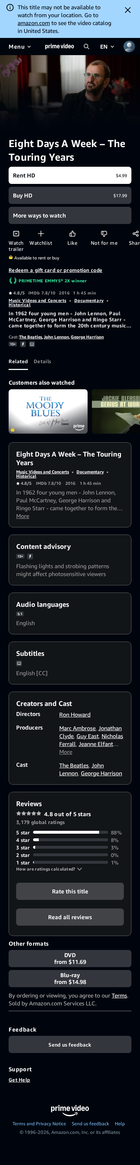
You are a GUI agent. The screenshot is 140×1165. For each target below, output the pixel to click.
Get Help (19, 1080)
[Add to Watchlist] (40, 233)
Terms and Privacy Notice (39, 1123)
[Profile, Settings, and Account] (129, 46)
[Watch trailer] (16, 233)
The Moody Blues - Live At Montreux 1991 (48, 411)
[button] (49, 869)
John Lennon (56, 337)
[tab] (18, 361)
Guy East (87, 736)
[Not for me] (104, 233)
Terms (119, 995)
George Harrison (87, 337)
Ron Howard (74, 714)
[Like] (72, 233)
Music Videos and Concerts (37, 300)
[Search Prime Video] (86, 46)
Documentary (89, 300)
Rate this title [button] (70, 891)
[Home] (59, 46)
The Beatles (30, 337)
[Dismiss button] (128, 10)
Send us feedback (90, 1123)
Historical (20, 304)
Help (120, 1123)
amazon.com (34, 22)
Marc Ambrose (77, 728)
